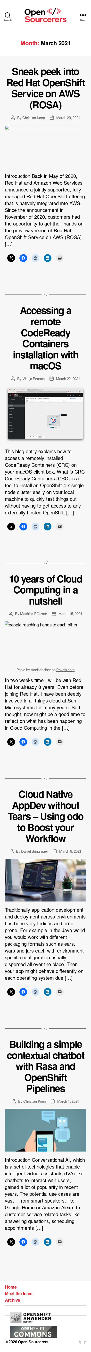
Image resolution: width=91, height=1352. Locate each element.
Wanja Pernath (34, 378)
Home (11, 1287)
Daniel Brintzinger (34, 851)
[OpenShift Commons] (33, 1332)
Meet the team (19, 1293)
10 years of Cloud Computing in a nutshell (45, 589)
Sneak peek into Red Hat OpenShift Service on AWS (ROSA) (45, 87)
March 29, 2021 (68, 117)
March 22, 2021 (68, 378)
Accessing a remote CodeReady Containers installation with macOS (45, 337)
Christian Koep (33, 117)
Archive (12, 1300)
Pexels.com (65, 669)
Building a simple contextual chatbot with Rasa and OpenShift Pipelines (45, 1066)
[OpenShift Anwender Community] (30, 1317)
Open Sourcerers (33, 1341)
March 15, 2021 (70, 613)
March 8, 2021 (70, 851)
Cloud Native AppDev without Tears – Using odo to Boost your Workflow (45, 816)
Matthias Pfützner (33, 613)
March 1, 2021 (68, 1101)
